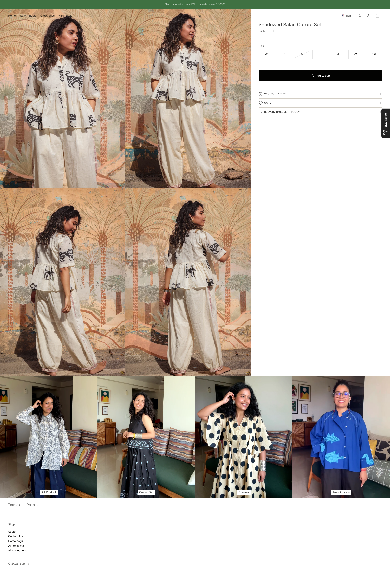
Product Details (275, 93)
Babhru (24, 563)
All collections (17, 550)
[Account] (368, 15)
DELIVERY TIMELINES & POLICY (282, 112)
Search (12, 531)
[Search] (359, 15)
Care (267, 102)
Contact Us (15, 536)
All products (16, 546)
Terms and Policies (23, 504)
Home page (15, 541)
